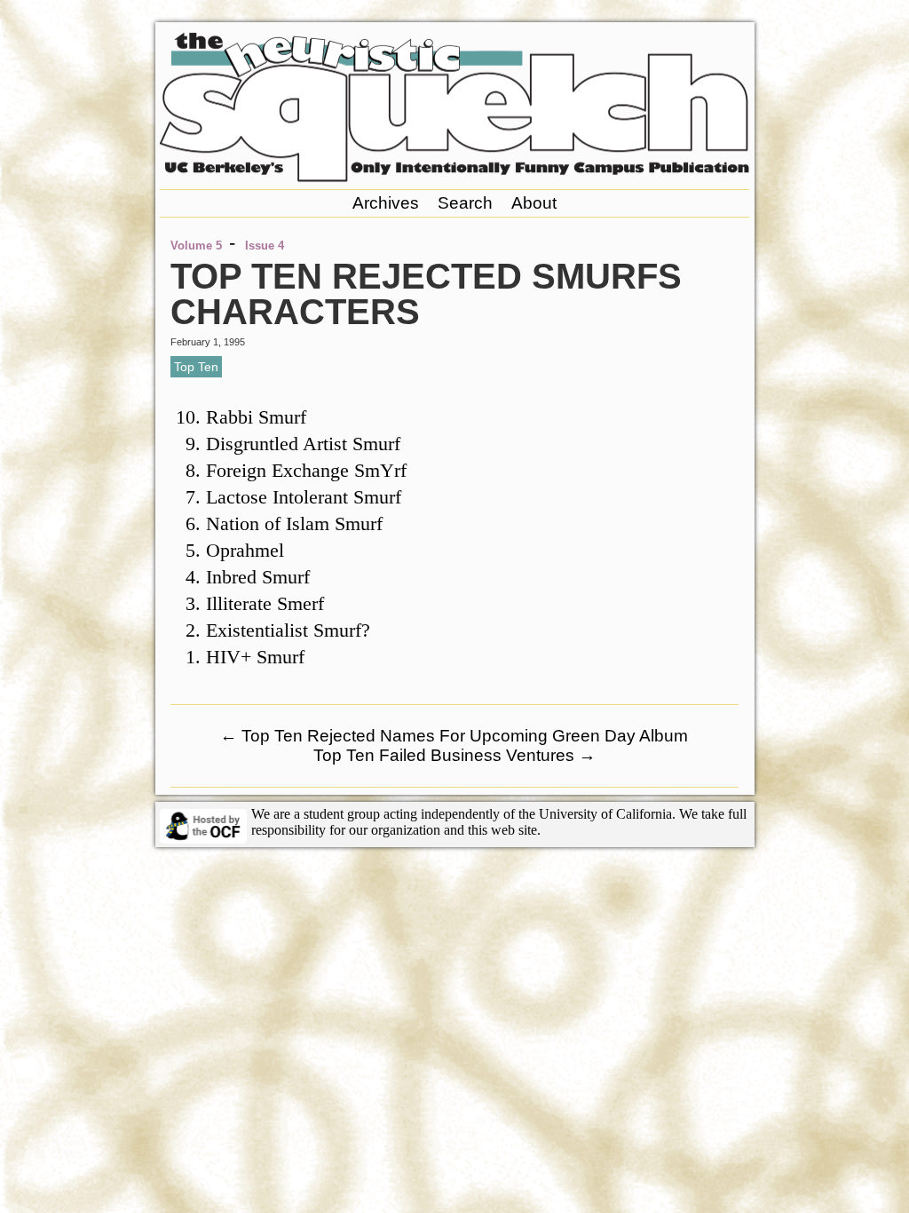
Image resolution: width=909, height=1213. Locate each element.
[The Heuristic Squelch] (454, 177)
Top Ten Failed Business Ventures (454, 755)
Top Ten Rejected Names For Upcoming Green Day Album (454, 735)
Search (465, 203)
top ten (196, 367)
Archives (385, 203)
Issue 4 (264, 245)
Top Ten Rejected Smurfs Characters (426, 294)
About (534, 203)
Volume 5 (196, 245)
